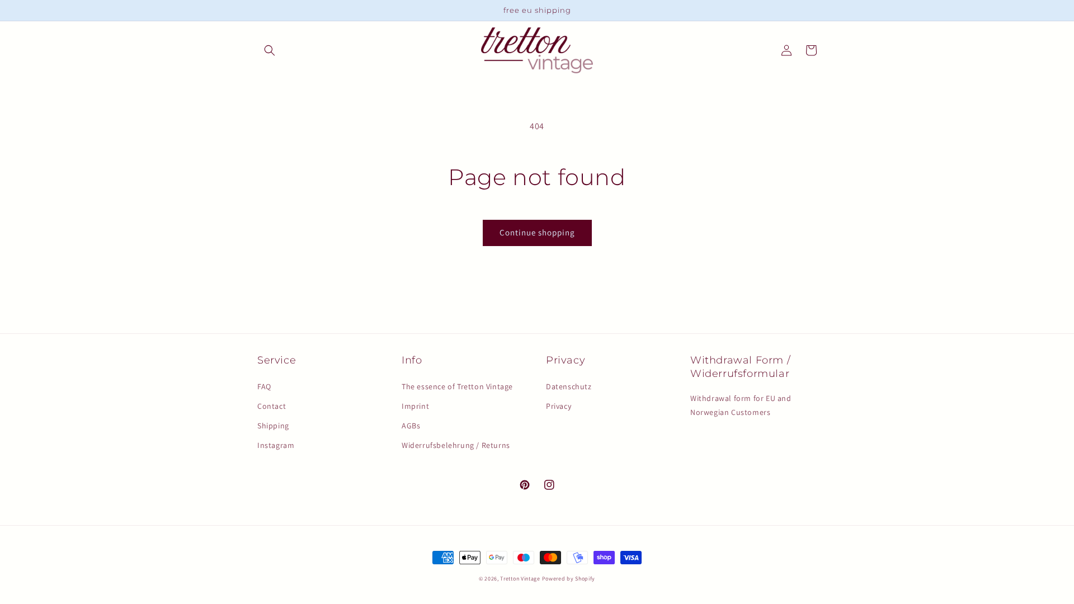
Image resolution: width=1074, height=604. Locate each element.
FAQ (264, 386)
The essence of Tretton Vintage (457, 386)
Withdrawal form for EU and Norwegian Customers (741, 405)
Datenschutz (569, 386)
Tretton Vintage (520, 578)
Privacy (558, 406)
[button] (269, 50)
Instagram (275, 445)
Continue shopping (537, 232)
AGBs (411, 426)
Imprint (415, 406)
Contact (271, 406)
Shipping (273, 426)
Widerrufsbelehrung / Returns (456, 445)
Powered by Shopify (569, 578)
